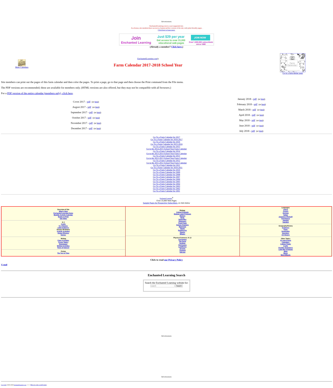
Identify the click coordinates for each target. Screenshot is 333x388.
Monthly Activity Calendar (63, 215)
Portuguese (285, 219)
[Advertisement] (166, 11)
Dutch (285, 209)
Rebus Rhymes (63, 233)
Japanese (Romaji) (286, 217)
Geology (182, 243)
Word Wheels (285, 255)
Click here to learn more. (166, 30)
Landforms (182, 247)
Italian (285, 215)
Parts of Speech (63, 248)
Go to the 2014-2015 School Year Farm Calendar (166, 149)
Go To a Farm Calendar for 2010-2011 (166, 168)
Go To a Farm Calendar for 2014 (166, 151)
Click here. (176, 46)
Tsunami (182, 250)
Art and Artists (285, 240)
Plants (182, 229)
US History (286, 235)
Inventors (285, 233)
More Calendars (21, 67)
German (286, 213)
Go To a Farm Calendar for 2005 (166, 182)
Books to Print (63, 217)
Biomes (182, 216)
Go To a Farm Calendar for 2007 (166, 177)
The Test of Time (63, 253)
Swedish (286, 222)
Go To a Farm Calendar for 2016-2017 (166, 139)
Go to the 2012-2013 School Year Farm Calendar (166, 158)
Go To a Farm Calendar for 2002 (166, 189)
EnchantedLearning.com (147, 59)
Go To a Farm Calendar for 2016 (166, 142)
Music (285, 253)
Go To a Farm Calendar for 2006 (166, 179)
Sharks (182, 232)
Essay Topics (63, 242)
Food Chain (182, 223)
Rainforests (182, 230)
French (285, 211)
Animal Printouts (182, 212)
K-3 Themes (63, 226)
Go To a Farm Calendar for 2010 (166, 170)
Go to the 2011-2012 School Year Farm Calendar (166, 163)
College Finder (285, 244)
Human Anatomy (182, 225)
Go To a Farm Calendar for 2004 (166, 184)
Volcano (182, 252)
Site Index (63, 219)
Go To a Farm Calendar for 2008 (166, 175)
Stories (63, 235)
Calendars (285, 242)
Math (285, 251)
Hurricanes (182, 245)
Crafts (63, 224)
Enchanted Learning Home (63, 213)
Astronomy (182, 239)
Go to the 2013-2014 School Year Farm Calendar (166, 153)
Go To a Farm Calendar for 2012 (166, 160)
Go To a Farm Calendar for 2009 (166, 172)
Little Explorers (63, 228)
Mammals (182, 227)
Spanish (286, 220)
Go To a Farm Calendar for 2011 (166, 165)
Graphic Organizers (285, 248)
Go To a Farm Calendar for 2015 (166, 146)
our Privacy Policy (173, 260)
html (96, 102)
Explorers (285, 228)
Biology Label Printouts (182, 214)
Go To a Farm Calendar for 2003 (166, 186)
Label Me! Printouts (285, 249)
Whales (182, 234)
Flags (286, 229)
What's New (63, 211)
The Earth (182, 241)
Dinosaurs (182, 221)
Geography (285, 231)
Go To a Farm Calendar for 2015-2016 (166, 144)
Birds (182, 218)
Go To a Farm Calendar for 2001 (166, 191)
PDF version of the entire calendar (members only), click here (40, 93)
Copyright (3, 385)
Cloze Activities (63, 240)
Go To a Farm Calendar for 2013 (166, 156)
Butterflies (182, 219)
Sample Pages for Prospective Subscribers (160, 203)
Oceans (182, 249)
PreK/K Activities (63, 231)
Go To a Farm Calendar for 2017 (166, 137)
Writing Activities (63, 246)
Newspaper (63, 244)
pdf (88, 101)
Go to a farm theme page (293, 73)
